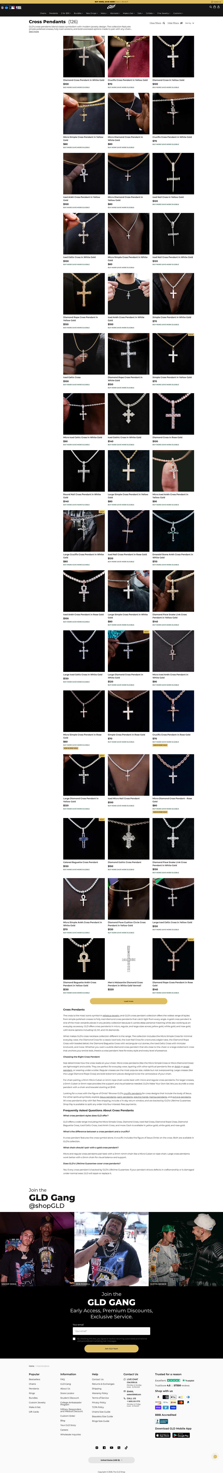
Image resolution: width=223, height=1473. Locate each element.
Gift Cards (34, 1412)
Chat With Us (132, 1382)
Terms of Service (100, 1398)
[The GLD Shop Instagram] (97, 1447)
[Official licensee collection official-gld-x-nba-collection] (18, 7)
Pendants (34, 1388)
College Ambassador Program (71, 1403)
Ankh (177, 1066)
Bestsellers (34, 1379)
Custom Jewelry (37, 1402)
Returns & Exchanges (103, 1384)
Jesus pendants (108, 1097)
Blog (62, 1420)
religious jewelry (111, 1015)
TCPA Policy (98, 1407)
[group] (111, 2)
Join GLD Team (111, 1349)
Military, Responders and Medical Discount (71, 1410)
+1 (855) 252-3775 (133, 1401)
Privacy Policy (99, 1402)
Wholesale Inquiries (70, 1434)
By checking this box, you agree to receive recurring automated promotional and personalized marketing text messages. (112, 1340)
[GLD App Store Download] (163, 1435)
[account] (218, 7)
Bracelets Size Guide (102, 1416)
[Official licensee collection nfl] (2, 7)
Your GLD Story (68, 1425)
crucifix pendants (133, 1093)
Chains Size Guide (101, 1412)
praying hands (141, 1097)
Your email (78, 1324)
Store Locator (67, 1393)
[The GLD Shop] (111, 8)
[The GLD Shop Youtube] (111, 1447)
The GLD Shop (119, 1472)
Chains (32, 1384)
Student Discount (69, 1398)
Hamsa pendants (158, 1097)
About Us (65, 1388)
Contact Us (217, 2)
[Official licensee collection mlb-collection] (12, 7)
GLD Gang (65, 1384)
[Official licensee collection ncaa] (6, 7)
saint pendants (125, 1097)
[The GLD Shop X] (119, 1447)
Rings (32, 1393)
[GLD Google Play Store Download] (181, 1435)
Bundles (33, 1398)
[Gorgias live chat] (215, 1456)
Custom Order (67, 1416)
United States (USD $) (110, 1460)
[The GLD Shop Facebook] (104, 1447)
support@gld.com (134, 1394)
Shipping (96, 1388)
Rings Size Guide (100, 1421)
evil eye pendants (182, 1097)
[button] (210, 7)
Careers (64, 1430)
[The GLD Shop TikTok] (126, 1447)
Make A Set (35, 1407)
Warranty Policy (100, 1393)
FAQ (62, 1379)
